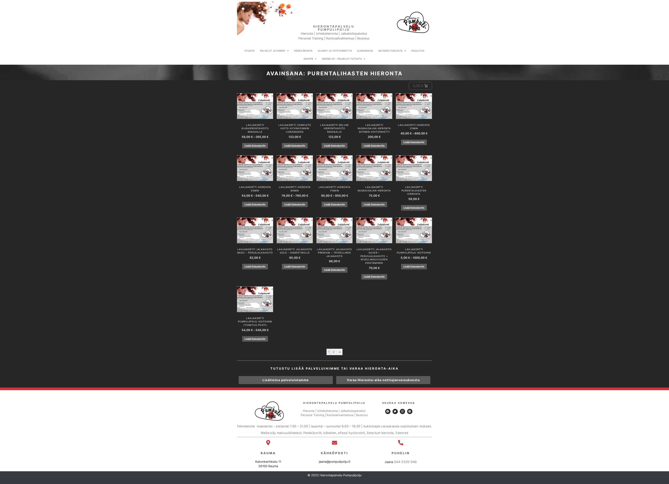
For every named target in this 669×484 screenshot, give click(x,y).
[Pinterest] (409, 411)
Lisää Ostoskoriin (255, 145)
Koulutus (418, 51)
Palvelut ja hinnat (273, 51)
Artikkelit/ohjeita (390, 51)
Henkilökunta (303, 51)
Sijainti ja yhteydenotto (335, 51)
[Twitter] (395, 411)
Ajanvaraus (365, 51)
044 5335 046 (405, 462)
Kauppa (308, 59)
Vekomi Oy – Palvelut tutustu (342, 59)
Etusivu (250, 51)
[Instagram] (402, 411)
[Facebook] (387, 411)
